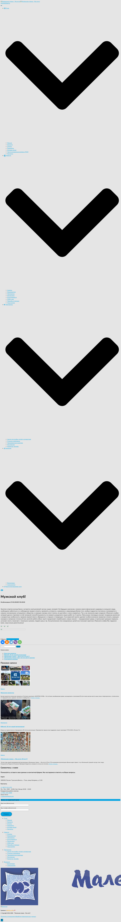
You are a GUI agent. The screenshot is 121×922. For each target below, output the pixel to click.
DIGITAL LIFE (10, 910)
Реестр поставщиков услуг (13, 587)
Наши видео (11, 303)
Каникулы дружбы (13, 446)
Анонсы (9, 290)
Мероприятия (11, 292)
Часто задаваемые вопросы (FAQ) (17, 152)
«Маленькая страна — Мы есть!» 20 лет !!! (16, 656)
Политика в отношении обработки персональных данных (18, 916)
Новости (9, 639)
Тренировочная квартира (15, 443)
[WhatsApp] (20, 642)
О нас (5, 818)
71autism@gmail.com (7, 796)
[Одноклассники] (7, 642)
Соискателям (11, 585)
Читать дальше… (35, 698)
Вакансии (7, 862)
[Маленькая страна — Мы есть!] (20, 1)
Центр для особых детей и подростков (19, 439)
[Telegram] (11, 642)
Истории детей (11, 150)
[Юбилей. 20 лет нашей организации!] (15, 719)
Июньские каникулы (10, 653)
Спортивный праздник (11, 659)
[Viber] (15, 642)
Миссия (9, 143)
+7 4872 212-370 (6, 787)
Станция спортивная (13, 441)
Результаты (10, 296)
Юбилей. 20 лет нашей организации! (15, 655)
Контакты (10, 154)
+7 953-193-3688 (6, 793)
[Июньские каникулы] (15, 685)
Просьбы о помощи (13, 301)
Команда (10, 145)
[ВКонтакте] (3, 642)
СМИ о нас (10, 299)
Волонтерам (11, 583)
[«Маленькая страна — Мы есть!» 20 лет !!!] (15, 751)
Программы (11, 294)
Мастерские (11, 445)
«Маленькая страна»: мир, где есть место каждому (19, 657)
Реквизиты (10, 148)
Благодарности (12, 297)
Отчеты (9, 146)
